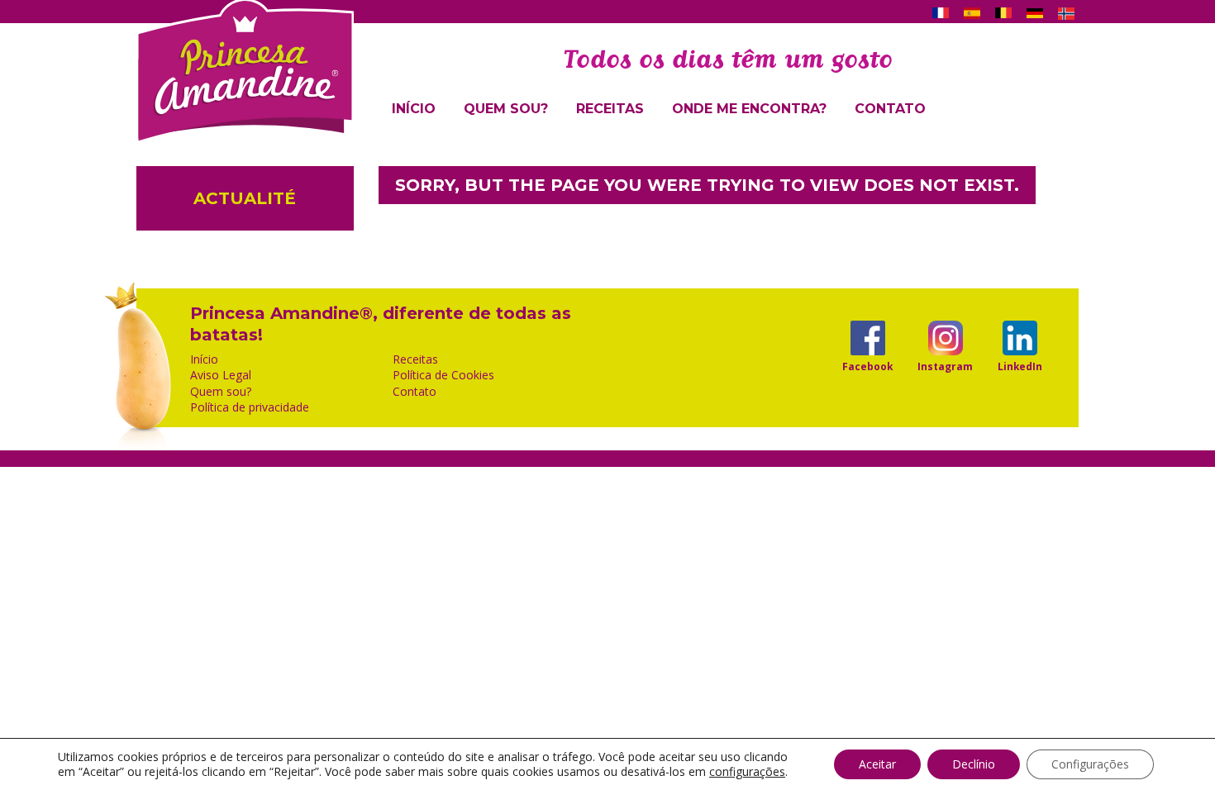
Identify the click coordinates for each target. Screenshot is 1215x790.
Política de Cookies (443, 375)
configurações (747, 771)
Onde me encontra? (749, 109)
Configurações (1090, 764)
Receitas (610, 109)
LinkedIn (1020, 366)
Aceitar (877, 764)
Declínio (973, 764)
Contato (890, 109)
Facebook (867, 366)
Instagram (945, 366)
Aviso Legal (220, 375)
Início (414, 109)
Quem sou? (506, 109)
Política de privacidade (249, 407)
